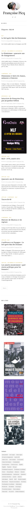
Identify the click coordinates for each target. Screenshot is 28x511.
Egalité (21, 464)
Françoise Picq (14, 13)
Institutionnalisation (7, 474)
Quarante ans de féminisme (12, 179)
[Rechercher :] (25, 23)
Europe (15, 467)
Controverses (14, 464)
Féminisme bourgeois (7, 469)
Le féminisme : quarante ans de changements (13, 54)
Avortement (20, 459)
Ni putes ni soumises (15, 481)
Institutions (16, 474)
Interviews (4, 96)
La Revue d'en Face (6, 476)
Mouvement (5, 481)
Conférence (4, 73)
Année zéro (5, 459)
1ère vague (12, 454)
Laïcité (14, 476)
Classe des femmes (6, 462)
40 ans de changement (7, 457)
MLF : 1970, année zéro (10, 159)
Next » (4, 288)
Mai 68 (11, 479)
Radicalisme (18, 484)
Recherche (4, 486)
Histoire (17, 472)
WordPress (12, 506)
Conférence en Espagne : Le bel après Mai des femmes (12, 243)
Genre (3, 472)
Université (4, 491)
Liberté (19, 476)
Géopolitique (10, 472)
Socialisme (11, 486)
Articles (3, 51)
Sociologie (18, 486)
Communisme (16, 462)
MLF (2, 35)
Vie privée (11, 491)
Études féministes (20, 491)
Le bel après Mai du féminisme (13, 38)
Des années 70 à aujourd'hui (14, 51)
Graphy (21, 506)
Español (9, 467)
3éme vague (19, 454)
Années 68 (17, 457)
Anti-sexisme (12, 459)
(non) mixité (5, 454)
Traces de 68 (6, 199)
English (4, 467)
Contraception (5, 464)
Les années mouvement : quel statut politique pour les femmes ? (13, 267)
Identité (22, 472)
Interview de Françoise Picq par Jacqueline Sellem (12, 99)
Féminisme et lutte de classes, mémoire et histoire (13, 77)
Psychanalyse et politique (8, 484)
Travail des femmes (6, 489)
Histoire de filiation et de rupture (11, 221)
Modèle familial (22, 479)
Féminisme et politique (19, 469)
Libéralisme (5, 479)
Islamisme (23, 474)
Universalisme (16, 489)
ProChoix (23, 481)
